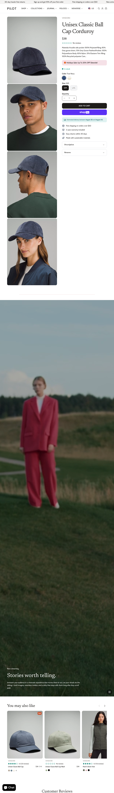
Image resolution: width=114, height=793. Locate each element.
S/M (65, 88)
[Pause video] (109, 692)
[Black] (49, 770)
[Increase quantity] (74, 98)
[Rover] (9, 771)
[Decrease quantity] (64, 98)
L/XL (73, 88)
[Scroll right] (104, 706)
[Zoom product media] (53, 20)
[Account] (102, 8)
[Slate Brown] (84, 770)
